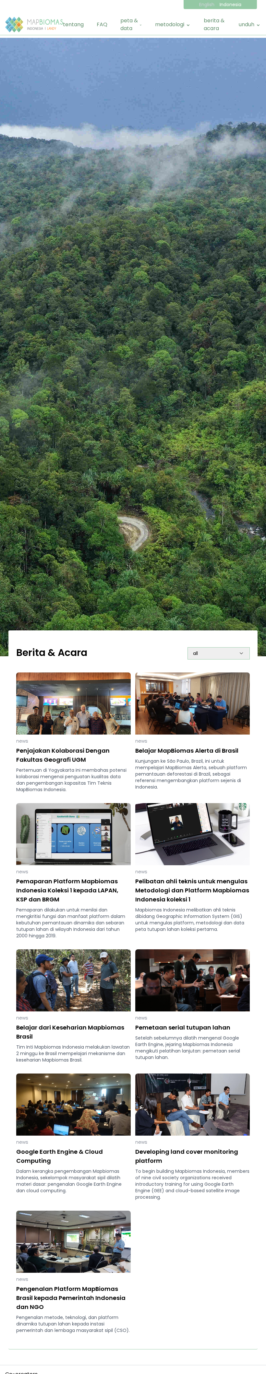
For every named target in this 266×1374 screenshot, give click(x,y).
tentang (73, 24)
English (206, 4)
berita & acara (214, 24)
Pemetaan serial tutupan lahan (182, 1027)
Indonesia (230, 4)
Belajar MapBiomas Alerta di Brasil (186, 751)
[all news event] (218, 653)
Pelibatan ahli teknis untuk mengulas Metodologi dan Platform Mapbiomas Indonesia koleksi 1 (192, 890)
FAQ (102, 24)
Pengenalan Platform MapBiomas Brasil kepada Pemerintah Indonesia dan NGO (71, 1298)
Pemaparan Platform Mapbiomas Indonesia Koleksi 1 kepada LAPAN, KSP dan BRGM (67, 890)
